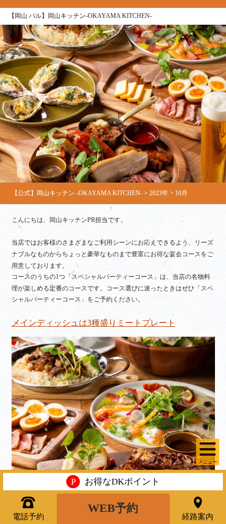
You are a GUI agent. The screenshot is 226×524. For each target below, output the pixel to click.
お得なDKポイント (115, 482)
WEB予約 (113, 508)
